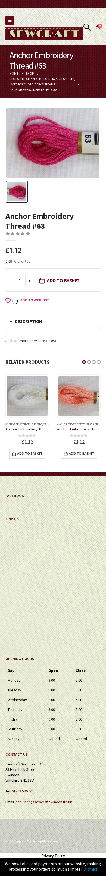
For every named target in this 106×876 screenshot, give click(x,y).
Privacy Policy (53, 856)
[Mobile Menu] (9, 20)
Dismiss (90, 869)
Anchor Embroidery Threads (23, 424)
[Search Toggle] (87, 27)
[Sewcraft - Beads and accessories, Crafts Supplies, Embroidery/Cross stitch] (44, 33)
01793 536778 (22, 791)
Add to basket (63, 281)
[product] (27, 396)
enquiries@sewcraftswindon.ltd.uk (43, 801)
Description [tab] (28, 321)
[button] (84, 362)
